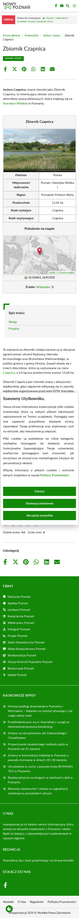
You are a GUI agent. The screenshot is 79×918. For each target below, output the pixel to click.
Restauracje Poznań (21, 668)
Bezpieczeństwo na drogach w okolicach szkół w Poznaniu (40, 780)
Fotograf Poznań (19, 629)
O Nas (22, 901)
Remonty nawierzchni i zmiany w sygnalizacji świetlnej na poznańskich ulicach (38, 791)
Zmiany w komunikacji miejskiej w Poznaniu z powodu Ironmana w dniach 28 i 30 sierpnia (38, 758)
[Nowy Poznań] (16, 5)
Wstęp (13, 322)
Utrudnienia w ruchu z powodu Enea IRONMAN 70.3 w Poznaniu (40, 769)
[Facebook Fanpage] (55, 6)
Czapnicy (9, 372)
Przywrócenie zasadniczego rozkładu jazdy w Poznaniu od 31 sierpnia (38, 746)
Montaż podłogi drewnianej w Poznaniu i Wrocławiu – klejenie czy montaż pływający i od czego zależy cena (40, 711)
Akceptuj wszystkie (39, 515)
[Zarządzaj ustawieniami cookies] (9, 908)
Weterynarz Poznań (21, 622)
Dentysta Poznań (19, 596)
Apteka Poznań (18, 603)
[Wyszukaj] (67, 6)
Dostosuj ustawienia (39, 503)
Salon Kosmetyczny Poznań (26, 642)
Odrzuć (39, 491)
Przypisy (14, 328)
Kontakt (68, 860)
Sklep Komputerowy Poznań (27, 648)
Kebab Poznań (17, 675)
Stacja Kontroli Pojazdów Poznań (30, 661)
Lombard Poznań (19, 609)
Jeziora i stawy (51, 35)
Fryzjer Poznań (17, 635)
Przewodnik (31, 35)
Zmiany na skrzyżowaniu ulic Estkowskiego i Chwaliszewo (37, 735)
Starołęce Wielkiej (15, 103)
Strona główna (11, 35)
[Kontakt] (61, 6)
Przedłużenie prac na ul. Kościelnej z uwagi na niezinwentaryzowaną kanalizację (38, 724)
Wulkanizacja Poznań (22, 655)
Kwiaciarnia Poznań (21, 616)
